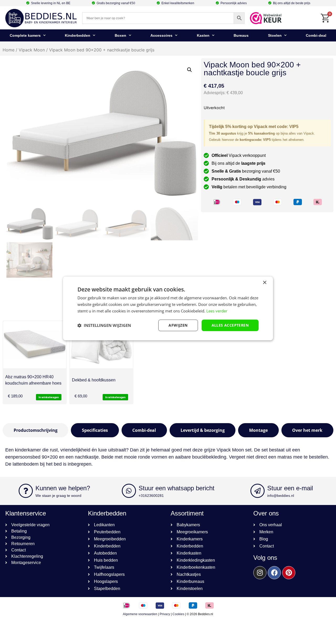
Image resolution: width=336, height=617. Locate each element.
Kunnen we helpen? (62, 488)
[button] (189, 70)
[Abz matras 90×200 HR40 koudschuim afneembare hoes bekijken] (34, 344)
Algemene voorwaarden (140, 614)
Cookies (178, 614)
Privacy (165, 614)
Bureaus (241, 35)
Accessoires (161, 35)
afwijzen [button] (178, 325)
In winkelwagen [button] (49, 397)
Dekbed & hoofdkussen (94, 380)
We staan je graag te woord (58, 495)
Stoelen (275, 35)
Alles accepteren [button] (230, 325)
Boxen (120, 35)
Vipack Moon (32, 49)
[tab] (35, 430)
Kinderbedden (77, 35)
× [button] (264, 283)
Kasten (203, 35)
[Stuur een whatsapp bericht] (129, 491)
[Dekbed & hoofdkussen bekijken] (101, 344)
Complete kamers (25, 35)
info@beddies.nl (280, 495)
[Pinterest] (288, 572)
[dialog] (168, 308)
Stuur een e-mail (290, 488)
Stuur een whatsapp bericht (176, 488)
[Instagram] (259, 572)
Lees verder (216, 310)
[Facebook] (274, 572)
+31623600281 (151, 495)
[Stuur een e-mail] (257, 491)
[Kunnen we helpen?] (26, 491)
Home (8, 49)
